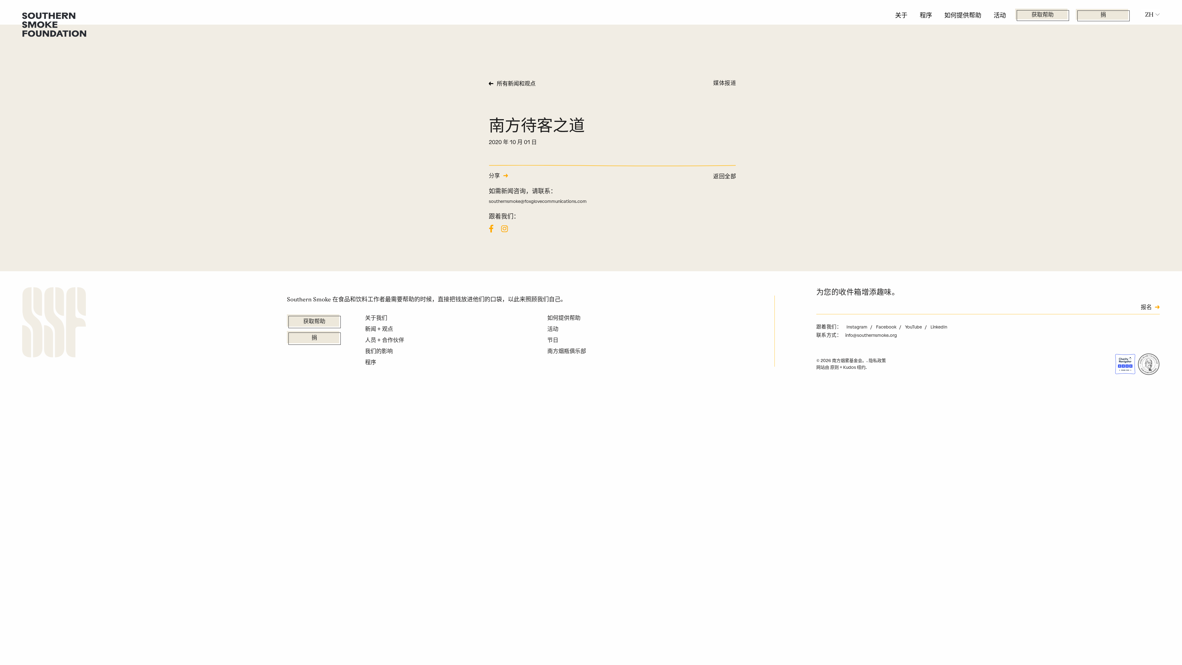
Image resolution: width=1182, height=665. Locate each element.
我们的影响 (379, 351)
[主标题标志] (54, 24)
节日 (552, 340)
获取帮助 (1042, 15)
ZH (1149, 14)
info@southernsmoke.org (871, 335)
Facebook (886, 327)
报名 (1146, 308)
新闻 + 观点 (379, 329)
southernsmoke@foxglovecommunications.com (538, 201)
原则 (834, 367)
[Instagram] (504, 228)
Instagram (857, 327)
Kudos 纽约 (854, 367)
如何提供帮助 (962, 15)
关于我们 (376, 318)
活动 (1000, 15)
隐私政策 (877, 360)
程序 (926, 15)
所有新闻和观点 (516, 84)
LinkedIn (939, 327)
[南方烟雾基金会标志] (54, 323)
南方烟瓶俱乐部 (566, 351)
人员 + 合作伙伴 (384, 340)
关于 (901, 15)
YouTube (914, 327)
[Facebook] (491, 228)
